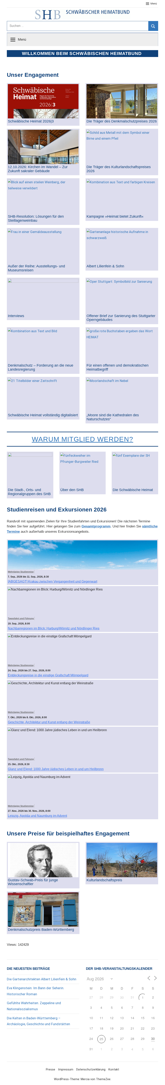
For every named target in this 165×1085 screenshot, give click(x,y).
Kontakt (113, 1069)
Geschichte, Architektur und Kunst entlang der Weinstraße (49, 722)
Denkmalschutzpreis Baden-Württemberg (41, 930)
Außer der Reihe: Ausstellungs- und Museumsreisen (36, 268)
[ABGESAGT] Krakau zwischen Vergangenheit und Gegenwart (52, 581)
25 (101, 1038)
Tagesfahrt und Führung (21, 618)
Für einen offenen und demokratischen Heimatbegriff (117, 367)
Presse (50, 1069)
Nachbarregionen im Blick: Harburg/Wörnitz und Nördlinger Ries (53, 628)
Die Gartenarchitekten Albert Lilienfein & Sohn (41, 979)
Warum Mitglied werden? (82, 439)
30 (122, 997)
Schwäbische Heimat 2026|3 (31, 121)
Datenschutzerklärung (90, 1069)
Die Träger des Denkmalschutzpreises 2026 (122, 121)
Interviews (16, 316)
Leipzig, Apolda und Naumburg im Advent (37, 815)
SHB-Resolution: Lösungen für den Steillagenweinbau (36, 218)
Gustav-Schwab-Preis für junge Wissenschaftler (33, 882)
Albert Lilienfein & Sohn (105, 266)
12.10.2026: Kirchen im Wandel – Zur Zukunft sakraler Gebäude (38, 169)
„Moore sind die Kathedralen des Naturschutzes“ (113, 417)
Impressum (65, 1069)
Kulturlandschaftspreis (104, 880)
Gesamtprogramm (95, 526)
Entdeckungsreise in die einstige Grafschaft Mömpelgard (48, 675)
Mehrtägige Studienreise (21, 571)
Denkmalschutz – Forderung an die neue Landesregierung (40, 367)
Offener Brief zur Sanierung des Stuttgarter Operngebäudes (121, 318)
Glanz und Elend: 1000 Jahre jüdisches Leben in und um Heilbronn (56, 769)
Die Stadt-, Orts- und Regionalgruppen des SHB (29, 492)
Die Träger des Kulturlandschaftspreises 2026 (119, 169)
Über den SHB (72, 490)
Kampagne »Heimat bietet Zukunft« (115, 216)
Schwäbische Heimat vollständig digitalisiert (43, 415)
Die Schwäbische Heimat (133, 490)
